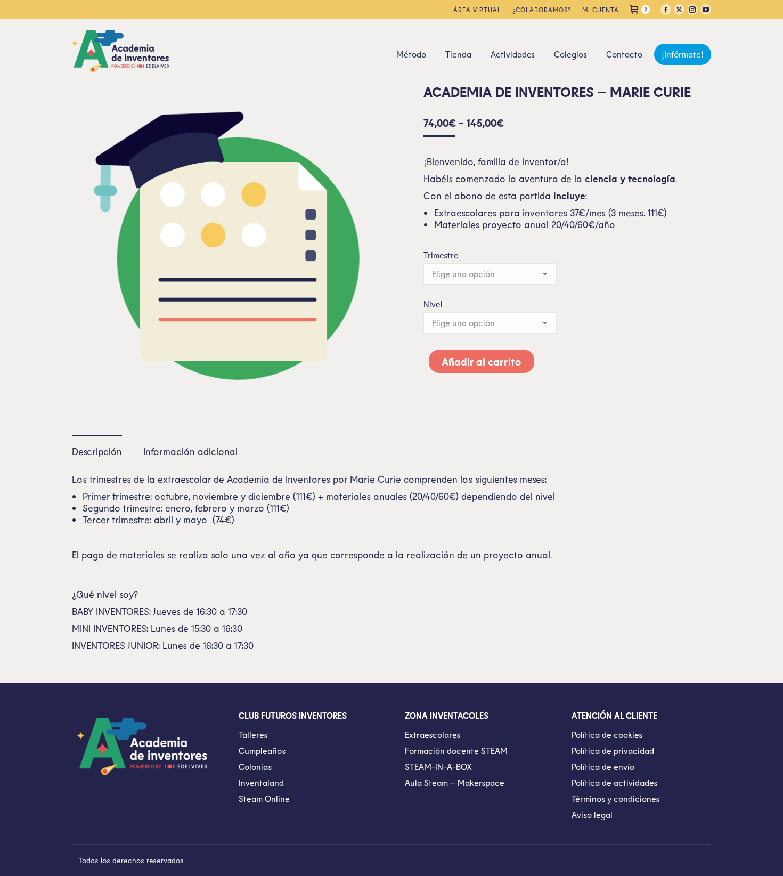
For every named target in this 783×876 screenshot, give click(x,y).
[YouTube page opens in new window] (705, 9)
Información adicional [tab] (190, 451)
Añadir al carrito (481, 361)
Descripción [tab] (97, 451)
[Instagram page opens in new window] (692, 9)
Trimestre (441, 255)
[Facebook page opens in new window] (665, 9)
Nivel (433, 304)
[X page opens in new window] (679, 9)
